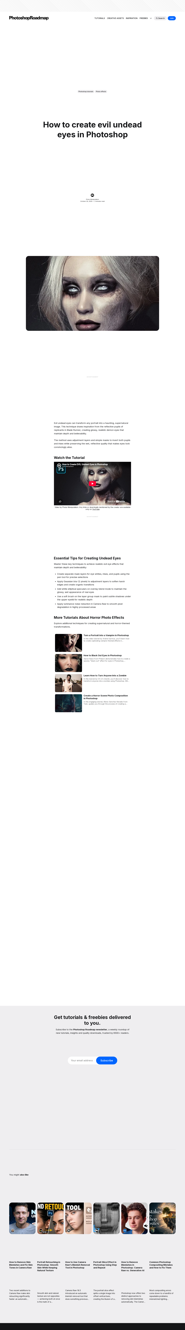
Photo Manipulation (92, 199)
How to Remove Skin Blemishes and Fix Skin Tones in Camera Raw (21, 1265)
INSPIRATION (131, 18)
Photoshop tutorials (85, 91)
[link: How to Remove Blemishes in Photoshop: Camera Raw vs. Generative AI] (134, 1233)
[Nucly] (153, 1230)
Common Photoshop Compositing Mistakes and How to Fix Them (161, 1265)
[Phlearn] (96, 1230)
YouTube (96, 509)
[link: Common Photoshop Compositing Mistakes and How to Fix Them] (162, 1233)
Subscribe (106, 1060)
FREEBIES (144, 18)
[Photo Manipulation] (92, 195)
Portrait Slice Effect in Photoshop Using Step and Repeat (105, 1265)
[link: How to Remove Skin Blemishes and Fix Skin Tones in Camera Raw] (22, 1233)
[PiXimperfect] (68, 1230)
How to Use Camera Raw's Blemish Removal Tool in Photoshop (77, 1265)
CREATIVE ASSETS (115, 18)
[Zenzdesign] (12, 1230)
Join (172, 18)
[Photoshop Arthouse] (40, 1230)
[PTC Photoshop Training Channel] (125, 1230)
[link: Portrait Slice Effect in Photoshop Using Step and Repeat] (106, 1233)
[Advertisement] (92, 6)
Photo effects (101, 91)
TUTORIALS (99, 18)
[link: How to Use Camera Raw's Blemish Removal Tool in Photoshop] (78, 1233)
